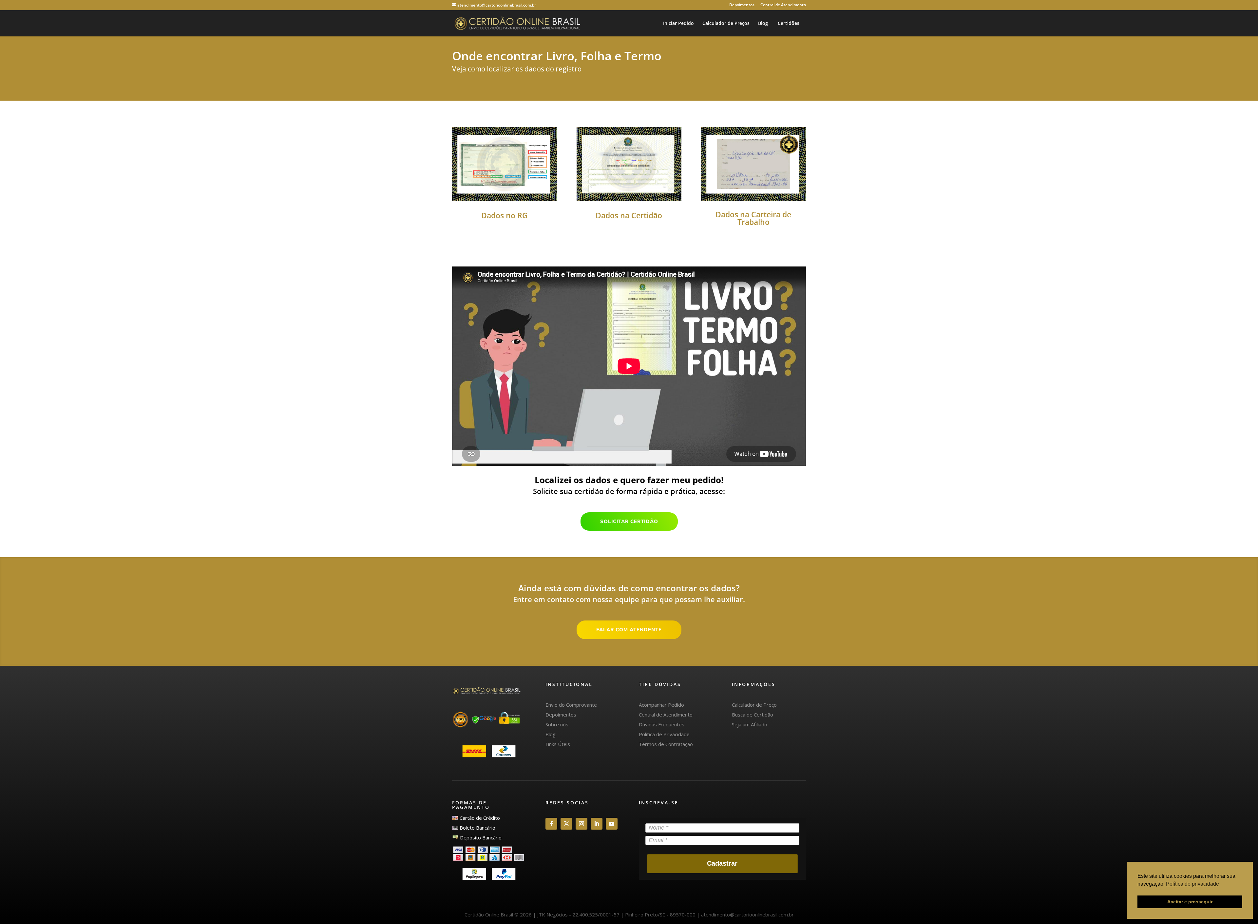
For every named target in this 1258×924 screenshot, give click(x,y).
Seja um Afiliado (749, 724)
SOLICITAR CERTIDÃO (629, 521)
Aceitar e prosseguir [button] (1189, 901)
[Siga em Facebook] (551, 824)
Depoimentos (741, 5)
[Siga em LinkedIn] (596, 824)
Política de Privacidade (664, 734)
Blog (763, 23)
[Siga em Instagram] (581, 824)
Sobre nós (556, 724)
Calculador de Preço (754, 704)
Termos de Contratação (666, 744)
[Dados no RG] (504, 199)
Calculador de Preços (726, 23)
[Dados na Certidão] (629, 199)
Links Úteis (557, 744)
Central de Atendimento (783, 5)
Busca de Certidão (752, 714)
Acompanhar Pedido (661, 704)
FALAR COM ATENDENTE (629, 629)
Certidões (787, 23)
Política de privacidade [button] (1192, 884)
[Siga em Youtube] (612, 824)
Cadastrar (722, 863)
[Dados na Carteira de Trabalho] (753, 199)
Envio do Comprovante (571, 704)
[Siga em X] (566, 824)
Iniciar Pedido (678, 23)
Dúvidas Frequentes (661, 724)
